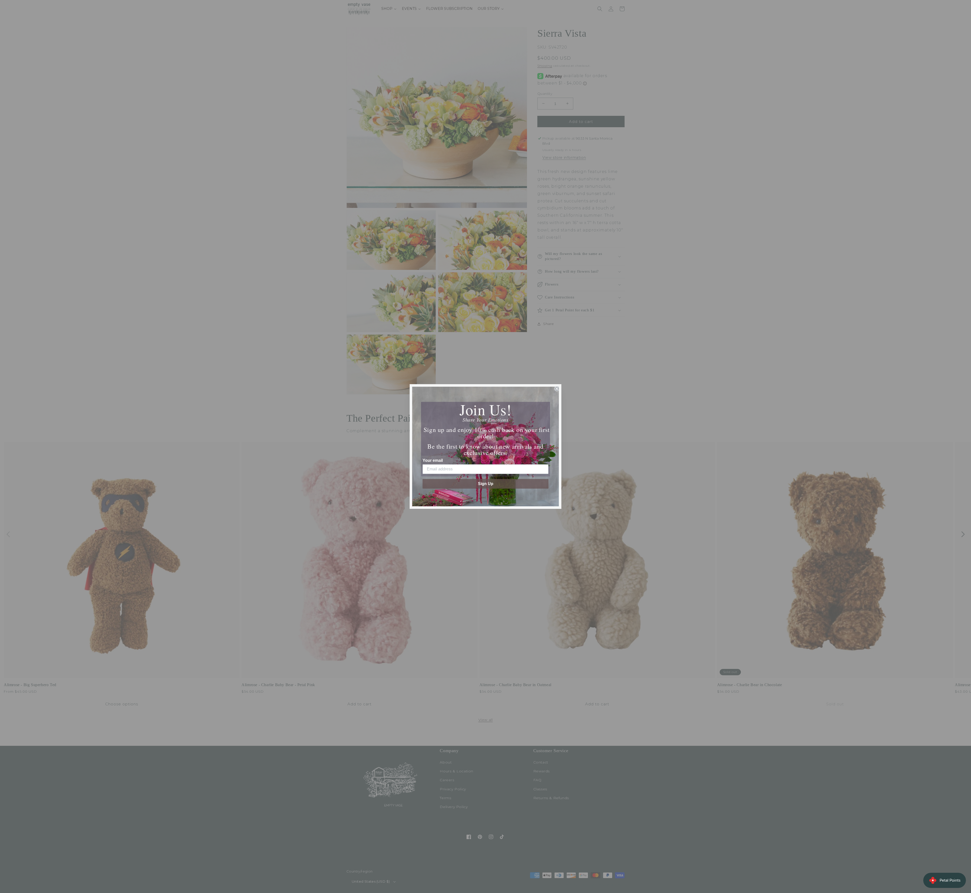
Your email (433, 460)
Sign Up (485, 484)
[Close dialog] (556, 388)
